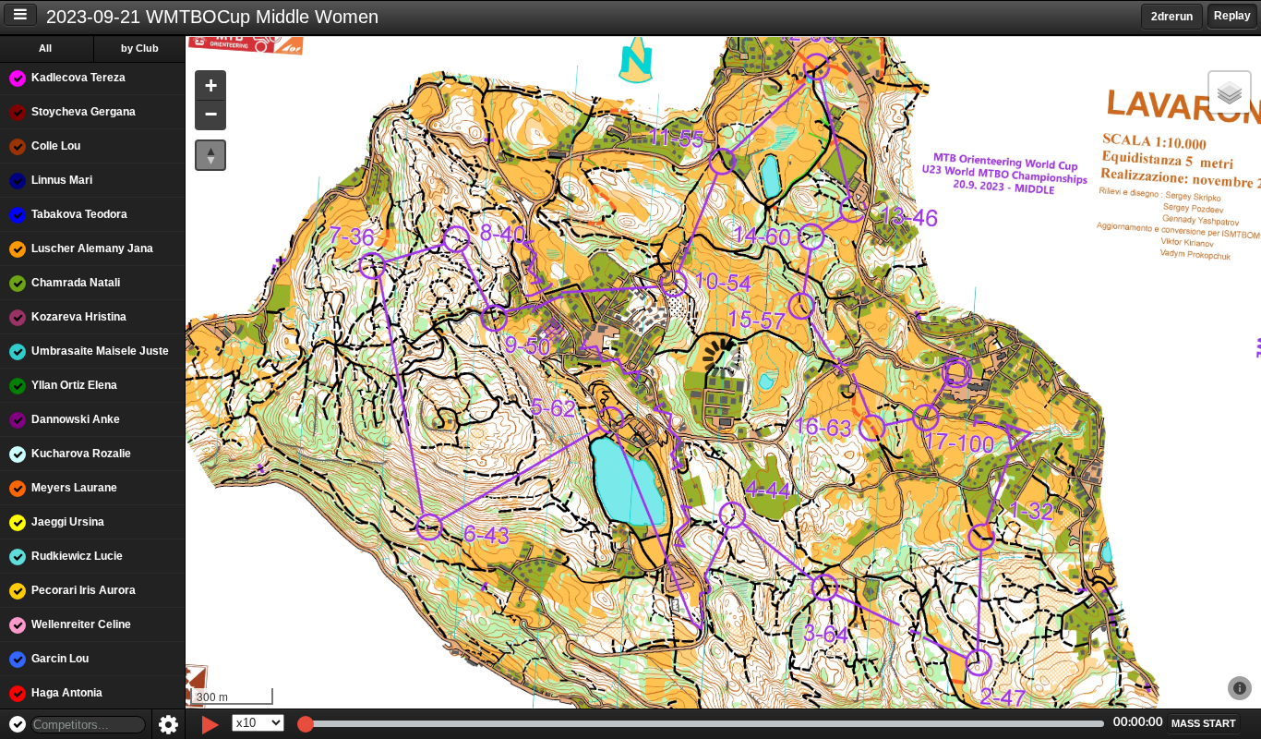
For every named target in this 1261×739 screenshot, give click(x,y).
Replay (1232, 15)
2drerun (1172, 16)
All (45, 48)
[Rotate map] (210, 155)
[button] (210, 86)
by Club (140, 48)
